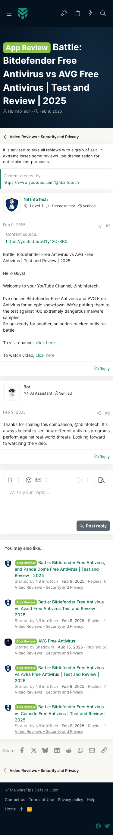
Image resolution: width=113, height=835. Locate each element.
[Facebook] (98, 826)
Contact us (15, 799)
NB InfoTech (19, 111)
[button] (9, 13)
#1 (108, 225)
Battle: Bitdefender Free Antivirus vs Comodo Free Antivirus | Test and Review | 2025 (60, 713)
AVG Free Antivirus (45, 640)
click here (45, 342)
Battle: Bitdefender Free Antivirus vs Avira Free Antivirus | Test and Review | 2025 (59, 674)
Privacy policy (70, 799)
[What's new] (90, 13)
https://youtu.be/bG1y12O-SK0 (36, 241)
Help (91, 799)
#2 (107, 413)
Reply (104, 368)
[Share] (100, 226)
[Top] (21, 809)
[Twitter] (107, 826)
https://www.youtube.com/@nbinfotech (41, 182)
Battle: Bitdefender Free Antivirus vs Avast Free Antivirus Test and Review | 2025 (59, 608)
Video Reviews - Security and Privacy (49, 587)
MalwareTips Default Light (34, 790)
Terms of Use (41, 799)
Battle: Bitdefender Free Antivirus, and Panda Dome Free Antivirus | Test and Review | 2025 (60, 569)
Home (10, 808)
